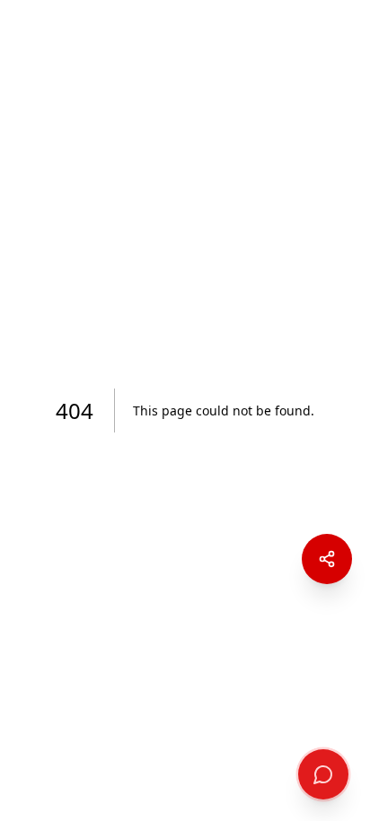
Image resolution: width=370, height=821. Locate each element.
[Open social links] (327, 559)
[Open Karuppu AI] (323, 774)
